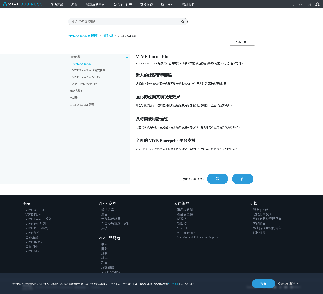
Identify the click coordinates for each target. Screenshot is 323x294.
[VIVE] (22, 4)
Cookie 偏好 (286, 283)
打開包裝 (108, 35)
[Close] (292, 4)
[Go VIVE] (317, 4)
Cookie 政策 (173, 284)
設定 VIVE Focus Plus (84, 83)
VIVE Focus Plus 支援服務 (83, 35)
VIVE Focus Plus (81, 63)
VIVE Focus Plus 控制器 (86, 77)
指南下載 (241, 42)
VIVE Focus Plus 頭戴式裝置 (88, 70)
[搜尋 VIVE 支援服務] (180, 21)
